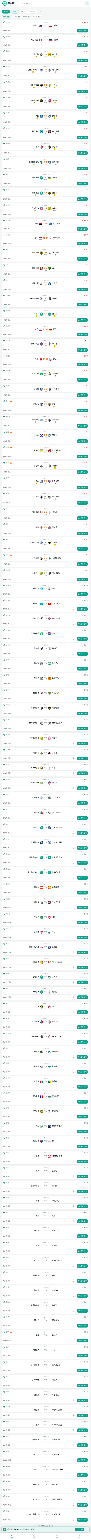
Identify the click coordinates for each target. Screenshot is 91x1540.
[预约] (74, 594)
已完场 (36, 17)
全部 (6, 17)
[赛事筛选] (40, 11)
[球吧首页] (9, 3)
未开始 (26, 17)
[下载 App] (87, 3)
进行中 (16, 17)
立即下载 (79, 1529)
